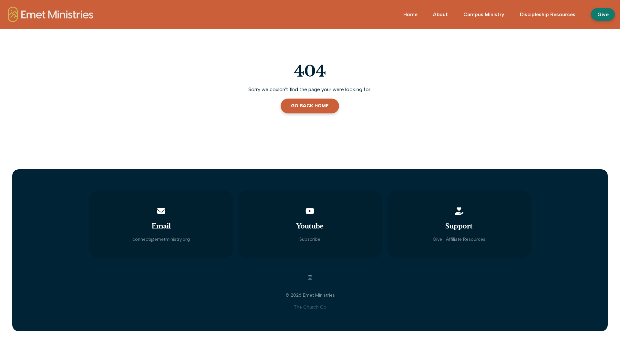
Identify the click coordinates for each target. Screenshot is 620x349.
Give (437, 239)
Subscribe (309, 239)
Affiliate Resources (465, 239)
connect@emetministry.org (161, 239)
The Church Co (310, 307)
